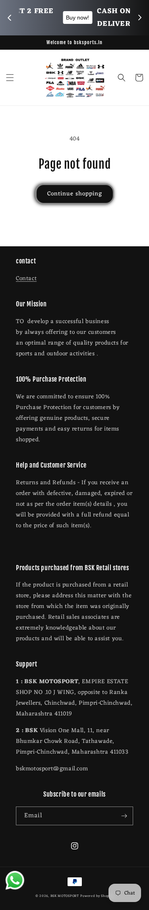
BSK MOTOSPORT (64, 896)
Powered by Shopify (97, 896)
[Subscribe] (124, 816)
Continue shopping (74, 194)
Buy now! (19, 17)
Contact (26, 278)
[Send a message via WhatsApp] (15, 880)
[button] (10, 77)
